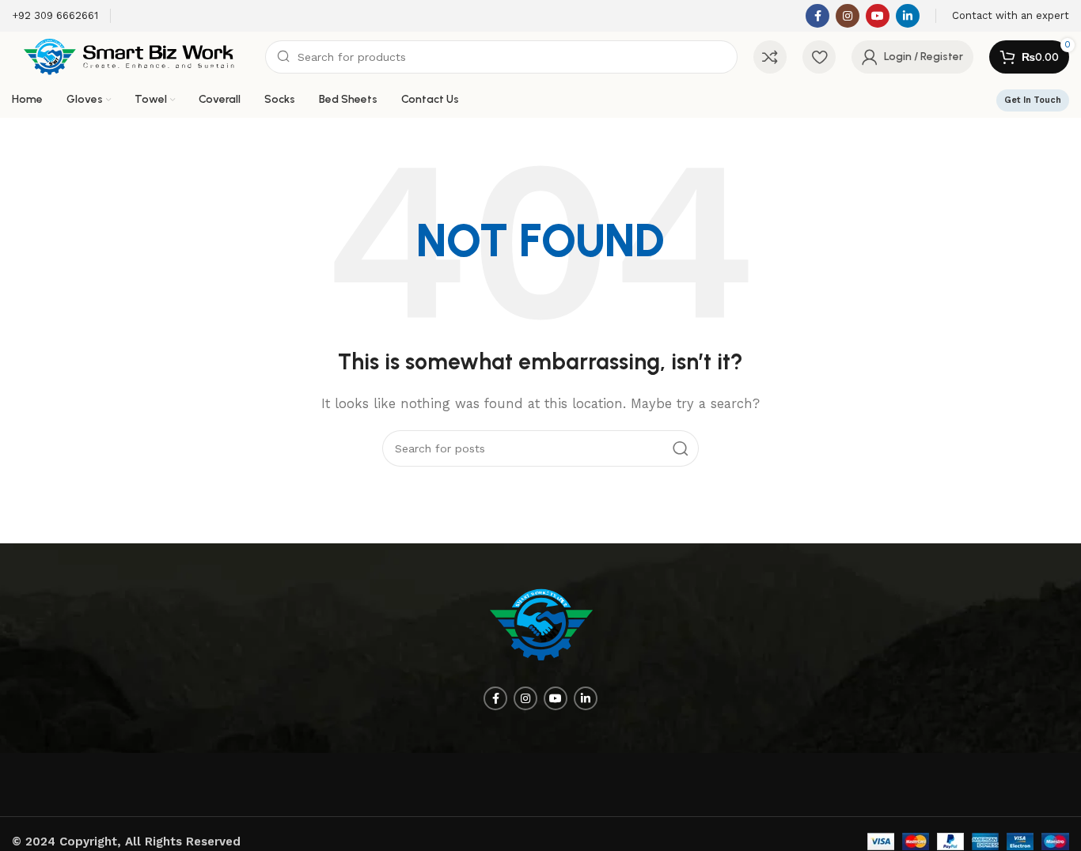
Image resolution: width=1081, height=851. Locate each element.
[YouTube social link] (877, 16)
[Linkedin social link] (908, 16)
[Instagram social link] (847, 16)
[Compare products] (770, 57)
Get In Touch (1032, 100)
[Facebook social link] (817, 16)
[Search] (680, 448)
